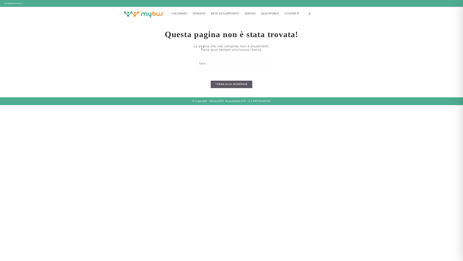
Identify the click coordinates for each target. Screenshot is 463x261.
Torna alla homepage (231, 84)
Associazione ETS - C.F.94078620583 (248, 101)
